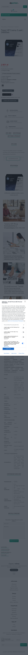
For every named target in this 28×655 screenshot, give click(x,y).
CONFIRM (8, 348)
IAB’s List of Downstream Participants (15, 320)
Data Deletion (6, 353)
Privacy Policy (21, 353)
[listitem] (14, 324)
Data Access (14, 353)
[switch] (23, 327)
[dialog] (14, 327)
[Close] (25, 302)
